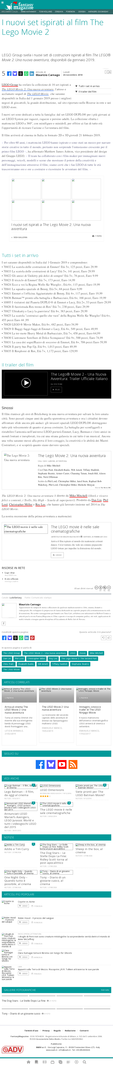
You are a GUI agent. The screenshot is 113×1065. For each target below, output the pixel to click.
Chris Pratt (48, 469)
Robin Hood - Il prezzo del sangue (36, 918)
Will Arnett (76, 469)
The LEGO (33, 94)
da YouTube (56, 384)
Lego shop (10, 572)
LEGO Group (10, 85)
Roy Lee (40, 504)
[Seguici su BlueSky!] (51, 764)
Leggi (59, 555)
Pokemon (70, 11)
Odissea (81, 11)
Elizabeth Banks (62, 469)
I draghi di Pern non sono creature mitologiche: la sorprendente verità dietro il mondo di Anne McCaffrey (64, 938)
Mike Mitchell (53, 465)
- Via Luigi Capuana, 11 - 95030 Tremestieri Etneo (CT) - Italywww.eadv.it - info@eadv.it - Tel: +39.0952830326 (68, 1048)
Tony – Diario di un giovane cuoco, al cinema (52, 880)
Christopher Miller (67, 481)
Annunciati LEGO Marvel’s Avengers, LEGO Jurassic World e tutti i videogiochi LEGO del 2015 (20, 820)
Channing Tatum (79, 473)
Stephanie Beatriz (46, 473)
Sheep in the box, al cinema (89, 850)
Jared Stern (82, 481)
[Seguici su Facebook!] (40, 764)
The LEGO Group (11, 653)
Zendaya (59, 11)
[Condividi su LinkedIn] (31, 73)
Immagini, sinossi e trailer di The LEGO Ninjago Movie (90, 709)
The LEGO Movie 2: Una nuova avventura (28, 89)
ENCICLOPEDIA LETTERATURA (29, 934)
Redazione (70, 1030)
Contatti (84, 1030)
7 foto (98, 236)
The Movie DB (105, 488)
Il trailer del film (88, 91)
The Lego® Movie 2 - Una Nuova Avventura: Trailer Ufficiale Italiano (79, 376)
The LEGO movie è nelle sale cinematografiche (75, 529)
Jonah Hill (93, 473)
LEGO (72, 653)
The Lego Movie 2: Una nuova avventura (72, 455)
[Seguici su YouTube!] (62, 764)
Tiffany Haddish (91, 469)
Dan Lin (97, 500)
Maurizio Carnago (48, 74)
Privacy (46, 1030)
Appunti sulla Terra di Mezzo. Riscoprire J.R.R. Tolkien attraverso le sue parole (58, 969)
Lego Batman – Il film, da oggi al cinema (19, 793)
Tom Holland (45, 11)
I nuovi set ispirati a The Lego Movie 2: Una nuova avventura (51, 226)
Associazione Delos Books (48, 1039)
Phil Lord (52, 481)
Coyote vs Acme (26, 901)
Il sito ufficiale (12, 578)
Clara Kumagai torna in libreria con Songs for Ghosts (45, 952)
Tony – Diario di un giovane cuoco (21, 1013)
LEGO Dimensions (52, 790)
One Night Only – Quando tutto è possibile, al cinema (17, 880)
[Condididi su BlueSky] (14, 73)
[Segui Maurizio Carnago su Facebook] (4, 623)
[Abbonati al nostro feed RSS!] (73, 764)
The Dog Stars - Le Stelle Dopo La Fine (24, 1000)
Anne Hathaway (28, 11)
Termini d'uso (31, 1030)
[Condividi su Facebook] (9, 73)
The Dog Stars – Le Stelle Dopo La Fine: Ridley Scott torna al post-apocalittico (54, 857)
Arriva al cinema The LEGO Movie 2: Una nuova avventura (16, 709)
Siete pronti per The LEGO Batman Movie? (90, 793)
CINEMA (9, 698)
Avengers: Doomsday (98, 11)
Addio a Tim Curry (16, 849)
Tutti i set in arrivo (89, 86)
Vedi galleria (20, 237)
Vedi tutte (105, 990)
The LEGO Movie (11, 669)
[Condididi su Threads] (20, 73)
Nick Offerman (50, 476)
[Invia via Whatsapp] (26, 73)
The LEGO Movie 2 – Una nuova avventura (45, 653)
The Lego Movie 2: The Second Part (79, 658)
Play (57, 389)
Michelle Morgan (86, 484)
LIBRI (20, 950)
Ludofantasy (15, 597)
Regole (57, 1030)
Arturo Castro (62, 473)
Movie (44, 94)
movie (83, 653)
